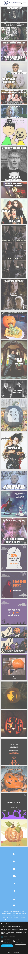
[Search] (20, 3)
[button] (14, 950)
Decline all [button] (20, 946)
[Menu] (24, 3)
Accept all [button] (7, 946)
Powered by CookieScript (14, 952)
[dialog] (14, 938)
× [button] (26, 923)
